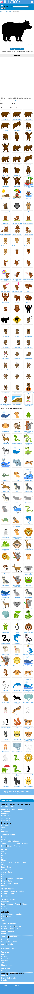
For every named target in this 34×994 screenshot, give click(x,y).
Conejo (4, 874)
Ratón (3, 876)
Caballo (17, 862)
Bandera (11, 931)
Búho (10, 881)
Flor (3, 835)
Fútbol (3, 954)
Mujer (3, 944)
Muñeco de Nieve (8, 809)
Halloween (5, 812)
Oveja (3, 865)
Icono (3, 924)
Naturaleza (10, 835)
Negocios (5, 968)
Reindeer (20, 809)
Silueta (4, 980)
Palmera (15, 841)
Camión (11, 914)
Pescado (4, 891)
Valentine (5, 814)
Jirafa (12, 869)
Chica (8, 942)
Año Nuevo (5, 818)
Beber (13, 899)
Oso (3, 856)
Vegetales (5, 902)
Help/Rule (17, 985)
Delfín (11, 894)
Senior (3, 946)
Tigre (9, 867)
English (5, 985)
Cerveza (4, 909)
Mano (14, 949)
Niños (9, 939)
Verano (4, 827)
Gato (3, 852)
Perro (3, 854)
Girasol (4, 839)
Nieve (9, 846)
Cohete (10, 916)
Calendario (5, 820)
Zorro (10, 872)
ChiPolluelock (12, 883)
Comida (4, 899)
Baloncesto (5, 958)
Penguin (4, 896)
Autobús (19, 914)
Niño (3, 942)
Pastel (3, 906)
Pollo (3, 883)
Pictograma (5, 949)
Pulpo (21, 891)
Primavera (5, 825)
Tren (3, 920)
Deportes (5, 952)
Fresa (17, 904)
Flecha (18, 926)
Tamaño (11, 844)
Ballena (4, 894)
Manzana (9, 904)
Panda (3, 858)
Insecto (4, 886)
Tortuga (10, 879)
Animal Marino (8, 889)
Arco (12, 926)
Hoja (9, 841)
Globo (11, 929)
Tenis (3, 963)
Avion (3, 916)
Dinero (4, 971)
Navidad (4, 807)
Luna (18, 844)
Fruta (3, 904)
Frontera (4, 976)
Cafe (12, 909)
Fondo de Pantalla (8, 978)
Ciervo (24, 862)
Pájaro (3, 881)
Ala (17, 929)
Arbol (3, 841)
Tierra (3, 844)
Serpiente (19, 879)
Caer (3, 830)
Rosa (3, 837)
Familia (4, 937)
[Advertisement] (17, 78)
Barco (3, 918)
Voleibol (4, 961)
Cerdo (3, 862)
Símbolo (12, 924)
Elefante (4, 869)
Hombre (11, 944)
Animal (7, 11)
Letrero (4, 934)
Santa (12, 807)
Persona (13, 937)
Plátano (24, 904)
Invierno (4, 832)
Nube (3, 846)
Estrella (25, 844)
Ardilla (3, 872)
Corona (4, 929)
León (3, 867)
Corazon (4, 926)
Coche (3, 914)
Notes (11, 965)
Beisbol (4, 956)
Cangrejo (13, 891)
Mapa (3, 931)
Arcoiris (17, 846)
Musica (4, 965)
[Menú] (32, 2)
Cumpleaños (6, 816)
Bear (10, 11)
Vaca (10, 862)
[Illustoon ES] (10, 3)
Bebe (3, 939)
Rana (3, 879)
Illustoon (2, 11)
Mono (3, 860)
